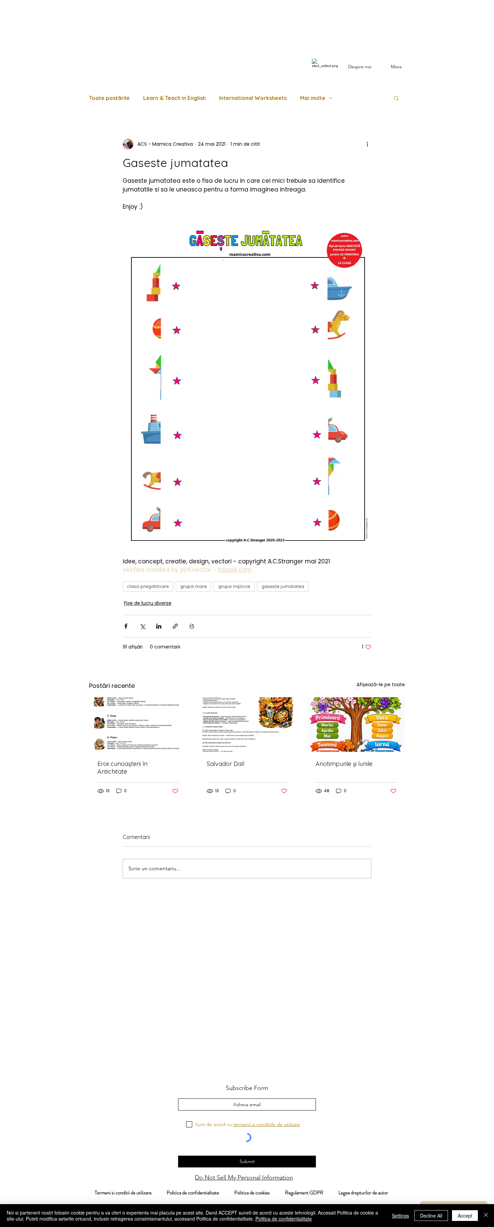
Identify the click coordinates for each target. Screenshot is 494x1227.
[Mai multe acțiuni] (367, 144)
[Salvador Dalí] (247, 724)
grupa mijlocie (234, 586)
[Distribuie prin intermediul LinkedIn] (159, 626)
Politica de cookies (259, 1192)
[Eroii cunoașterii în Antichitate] (138, 724)
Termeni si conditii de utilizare (120, 1192)
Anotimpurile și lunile (344, 764)
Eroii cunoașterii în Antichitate (122, 767)
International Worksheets (253, 98)
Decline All (431, 1215)
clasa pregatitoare (148, 586)
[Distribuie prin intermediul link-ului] (175, 626)
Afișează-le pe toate (381, 684)
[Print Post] (192, 626)
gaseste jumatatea (282, 586)
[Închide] (486, 1216)
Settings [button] (400, 1215)
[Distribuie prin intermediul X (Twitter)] (142, 626)
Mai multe (312, 98)
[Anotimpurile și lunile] (356, 724)
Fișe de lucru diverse (147, 603)
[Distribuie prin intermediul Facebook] (126, 626)
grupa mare (193, 586)
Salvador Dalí (225, 764)
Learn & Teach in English (174, 98)
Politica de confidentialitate (192, 1192)
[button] (396, 98)
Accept (465, 1215)
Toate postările (109, 98)
